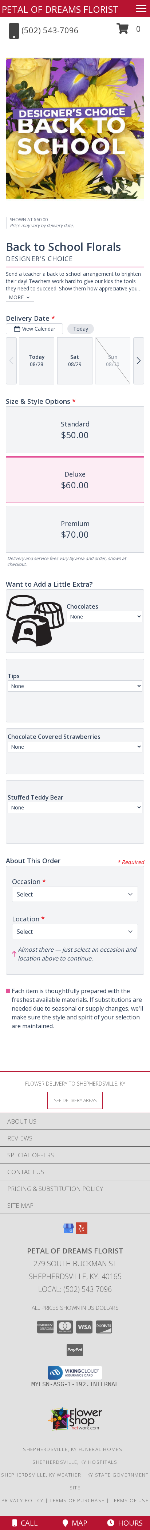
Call (27, 1523)
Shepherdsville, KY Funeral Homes (72, 1449)
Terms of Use (130, 1500)
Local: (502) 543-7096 (75, 1289)
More (16, 297)
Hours (128, 1523)
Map (77, 1523)
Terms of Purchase (77, 1500)
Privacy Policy (22, 1500)
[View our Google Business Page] (68, 1232)
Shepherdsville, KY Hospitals (74, 1462)
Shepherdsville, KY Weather (41, 1474)
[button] (129, 31)
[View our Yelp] (81, 1232)
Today (80, 328)
